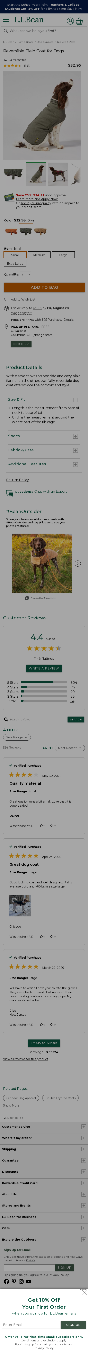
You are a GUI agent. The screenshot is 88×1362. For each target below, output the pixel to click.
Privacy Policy (43, 1348)
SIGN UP (73, 1325)
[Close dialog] (83, 1292)
